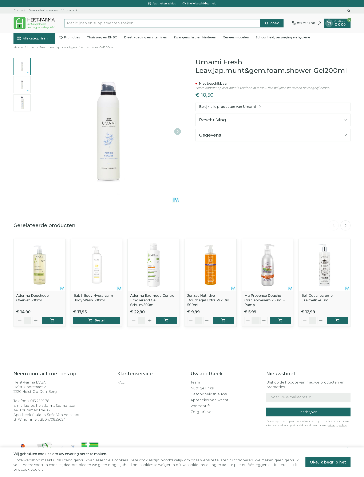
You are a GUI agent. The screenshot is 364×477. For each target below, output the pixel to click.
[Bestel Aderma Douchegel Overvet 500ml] (52, 320)
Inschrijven (308, 412)
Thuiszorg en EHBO (102, 37)
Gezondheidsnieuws (43, 10)
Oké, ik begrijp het (328, 462)
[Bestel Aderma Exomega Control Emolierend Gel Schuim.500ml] (166, 320)
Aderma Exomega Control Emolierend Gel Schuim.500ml (152, 300)
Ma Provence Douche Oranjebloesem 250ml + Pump (264, 300)
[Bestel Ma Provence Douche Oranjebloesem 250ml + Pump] (280, 320)
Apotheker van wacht (210, 400)
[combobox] (162, 23)
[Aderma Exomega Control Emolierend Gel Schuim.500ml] (153, 265)
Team (195, 382)
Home (18, 47)
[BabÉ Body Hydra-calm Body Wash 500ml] (96, 265)
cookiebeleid (32, 470)
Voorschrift (69, 10)
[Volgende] (177, 131)
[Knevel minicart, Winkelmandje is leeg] (329, 23)
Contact (19, 10)
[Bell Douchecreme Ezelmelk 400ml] (324, 265)
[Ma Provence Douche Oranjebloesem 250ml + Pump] (267, 265)
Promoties (72, 37)
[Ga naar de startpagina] (34, 23)
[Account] (320, 23)
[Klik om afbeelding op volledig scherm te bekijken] (108, 131)
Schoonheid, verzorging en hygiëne (283, 37)
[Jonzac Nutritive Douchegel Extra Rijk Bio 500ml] (210, 265)
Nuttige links (202, 388)
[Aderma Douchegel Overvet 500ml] (39, 265)
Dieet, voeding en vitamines (145, 37)
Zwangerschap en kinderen (195, 37)
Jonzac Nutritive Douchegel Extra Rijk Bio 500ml (208, 300)
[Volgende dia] (345, 225)
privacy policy (337, 425)
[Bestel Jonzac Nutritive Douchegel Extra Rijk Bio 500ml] (223, 320)
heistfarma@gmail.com (57, 406)
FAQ (120, 382)
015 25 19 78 (40, 401)
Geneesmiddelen (236, 37)
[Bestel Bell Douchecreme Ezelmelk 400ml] (337, 320)
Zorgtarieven (202, 412)
